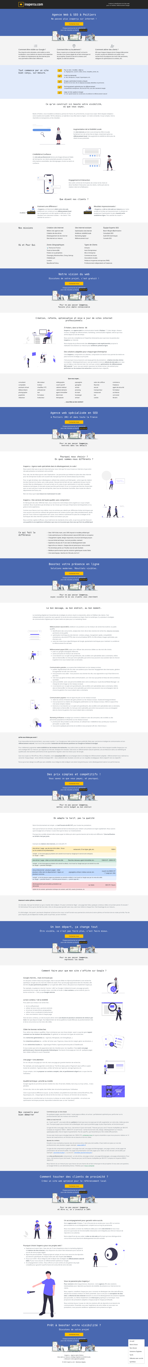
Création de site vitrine (54, 233)
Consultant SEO (108, 233)
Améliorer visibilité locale (83, 233)
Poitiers (102, 330)
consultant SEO (60, 756)
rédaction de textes (84, 83)
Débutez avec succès (136, 1358)
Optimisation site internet (83, 231)
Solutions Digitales (136, 1351)
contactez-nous (87, 1135)
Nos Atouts (133, 1348)
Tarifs (131, 1355)
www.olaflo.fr (81, 1145)
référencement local (80, 136)
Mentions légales (81, 1362)
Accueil (132, 1341)
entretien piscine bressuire (83, 1153)
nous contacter (89, 1166)
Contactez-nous (74, 24)
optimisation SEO (52, 1132)
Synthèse (133, 1362)
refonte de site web (111, 362)
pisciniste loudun (59, 1153)
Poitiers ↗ (81, 1223)
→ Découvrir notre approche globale (74, 1359)
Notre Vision (134, 1344)
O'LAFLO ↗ (23, 213)
